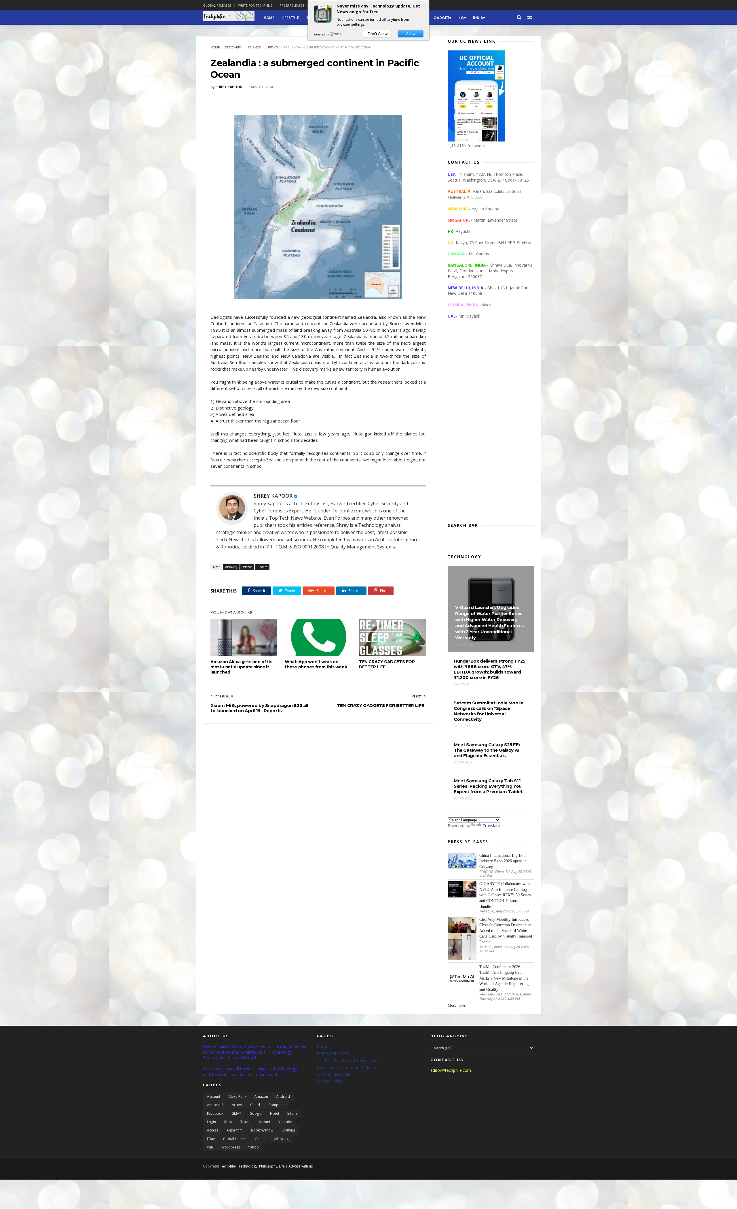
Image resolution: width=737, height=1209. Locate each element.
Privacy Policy (329, 1081)
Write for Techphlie (255, 5)
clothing (288, 1130)
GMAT (236, 1113)
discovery (233, 47)
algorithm (235, 1130)
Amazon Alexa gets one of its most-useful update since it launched (241, 667)
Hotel (274, 1113)
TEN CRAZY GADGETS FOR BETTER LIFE (387, 664)
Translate (491, 825)
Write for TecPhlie (333, 1074)
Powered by (322, 34)
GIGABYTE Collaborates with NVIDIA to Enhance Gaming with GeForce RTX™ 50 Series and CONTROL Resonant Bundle (505, 895)
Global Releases (217, 5)
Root (228, 1121)
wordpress (230, 1147)
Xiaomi (264, 1121)
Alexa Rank (237, 1096)
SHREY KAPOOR (273, 495)
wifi (210, 1147)
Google (256, 1113)
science (254, 47)
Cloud (255, 1104)
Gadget (441, 17)
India (478, 17)
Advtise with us (300, 1166)
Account (213, 1096)
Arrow (237, 1104)
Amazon (261, 1096)
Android (283, 1096)
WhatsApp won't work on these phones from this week (316, 664)
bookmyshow (262, 1130)
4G (461, 17)
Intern (292, 1113)
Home (269, 17)
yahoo (253, 1147)
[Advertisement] (491, 425)
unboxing (280, 1138)
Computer (276, 1104)
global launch (234, 1138)
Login (211, 1121)
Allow (410, 33)
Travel (245, 1121)
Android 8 (215, 1104)
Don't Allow (378, 33)
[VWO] (336, 34)
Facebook (215, 1113)
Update (273, 47)
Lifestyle (290, 17)
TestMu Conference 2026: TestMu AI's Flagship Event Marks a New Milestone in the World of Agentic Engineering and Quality (504, 978)
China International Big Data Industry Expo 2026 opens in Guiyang (503, 861)
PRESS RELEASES (333, 1053)
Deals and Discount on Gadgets (346, 1067)
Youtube (285, 1121)
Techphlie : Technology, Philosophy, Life (252, 1166)
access (212, 1130)
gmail (259, 1138)
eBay (211, 1138)
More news (457, 1005)
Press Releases (292, 5)
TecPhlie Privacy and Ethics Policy (348, 1060)
